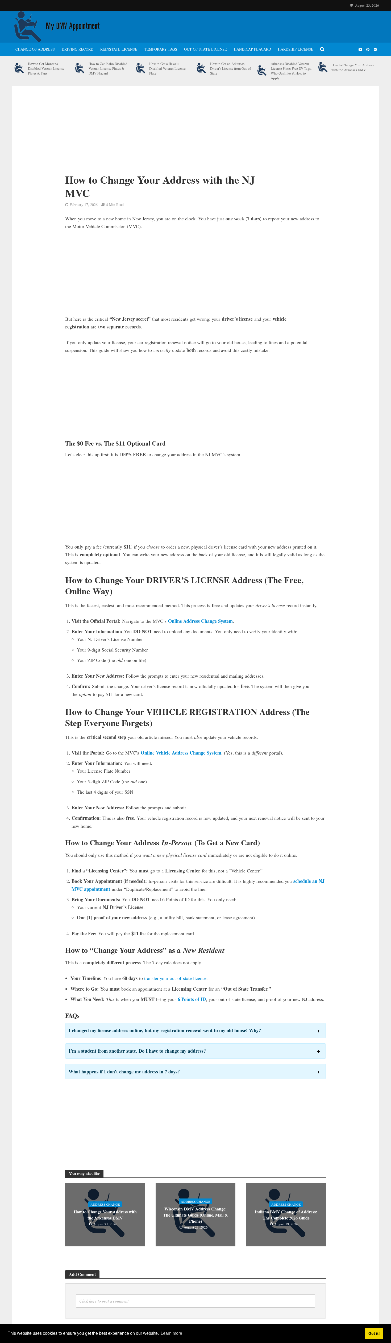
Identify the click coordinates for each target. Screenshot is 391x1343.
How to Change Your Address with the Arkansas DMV (352, 67)
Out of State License (205, 49)
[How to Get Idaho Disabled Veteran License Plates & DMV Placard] (80, 68)
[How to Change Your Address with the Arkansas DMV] (323, 67)
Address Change (105, 1204)
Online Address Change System (200, 620)
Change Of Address (35, 49)
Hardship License (295, 49)
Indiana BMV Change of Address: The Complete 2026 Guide (286, 1215)
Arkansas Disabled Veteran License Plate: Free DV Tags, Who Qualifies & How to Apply (291, 70)
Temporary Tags (160, 49)
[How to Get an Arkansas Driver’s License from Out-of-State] (201, 68)
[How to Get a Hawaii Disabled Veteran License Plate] (141, 68)
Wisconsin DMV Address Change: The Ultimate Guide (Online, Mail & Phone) (195, 1215)
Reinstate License (118, 49)
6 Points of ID (192, 999)
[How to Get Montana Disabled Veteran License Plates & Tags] (19, 68)
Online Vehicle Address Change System (181, 752)
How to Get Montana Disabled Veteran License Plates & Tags (46, 68)
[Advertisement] (179, 133)
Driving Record (77, 49)
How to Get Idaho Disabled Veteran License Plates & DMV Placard (108, 68)
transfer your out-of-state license (175, 978)
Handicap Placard (252, 49)
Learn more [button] (171, 1333)
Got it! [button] (374, 1333)
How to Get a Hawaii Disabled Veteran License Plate (167, 68)
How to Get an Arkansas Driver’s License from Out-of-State (231, 68)
